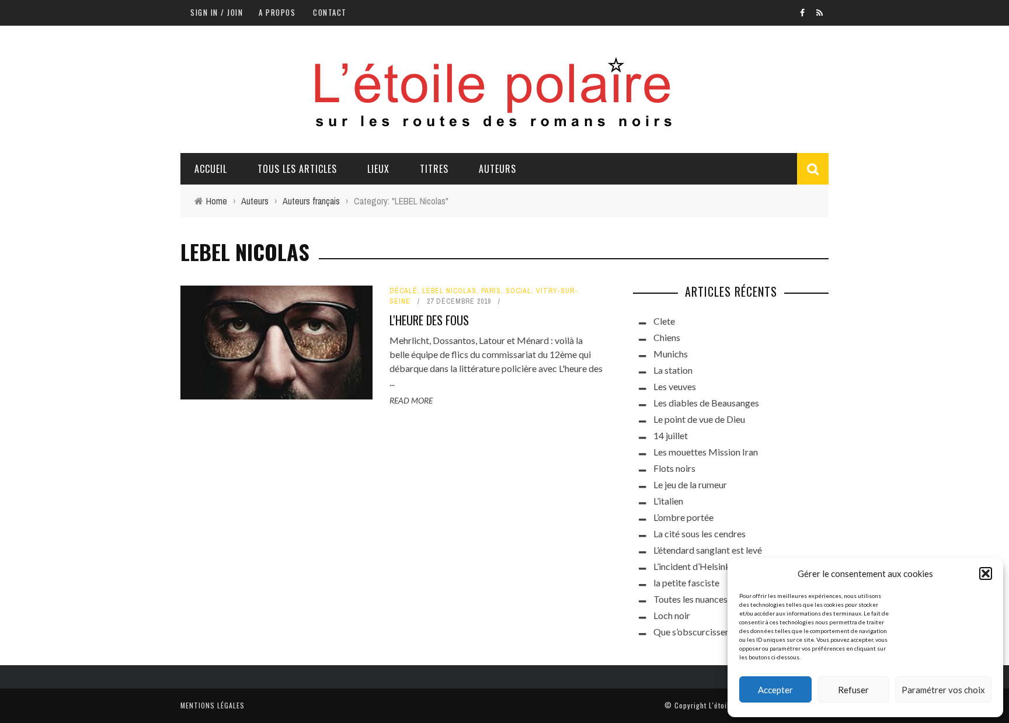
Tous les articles (297, 169)
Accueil (210, 169)
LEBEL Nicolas (449, 291)
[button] (985, 573)
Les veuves (674, 386)
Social (518, 291)
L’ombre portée (683, 517)
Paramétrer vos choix (943, 689)
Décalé (403, 291)
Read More (411, 400)
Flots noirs (674, 468)
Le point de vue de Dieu (699, 419)
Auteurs (497, 169)
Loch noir (671, 615)
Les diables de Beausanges (706, 402)
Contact (330, 12)
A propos (277, 12)
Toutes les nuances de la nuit (709, 598)
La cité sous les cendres (699, 533)
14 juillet (670, 435)
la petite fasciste (686, 582)
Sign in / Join (216, 12)
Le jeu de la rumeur (690, 484)
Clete (664, 320)
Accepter (775, 689)
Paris (491, 291)
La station (673, 370)
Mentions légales (212, 705)
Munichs (670, 353)
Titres (434, 169)
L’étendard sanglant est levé (707, 549)
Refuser (853, 689)
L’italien (668, 500)
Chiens (666, 337)
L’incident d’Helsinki (693, 566)
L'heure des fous (429, 320)
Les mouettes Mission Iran (705, 451)
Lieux (378, 169)
